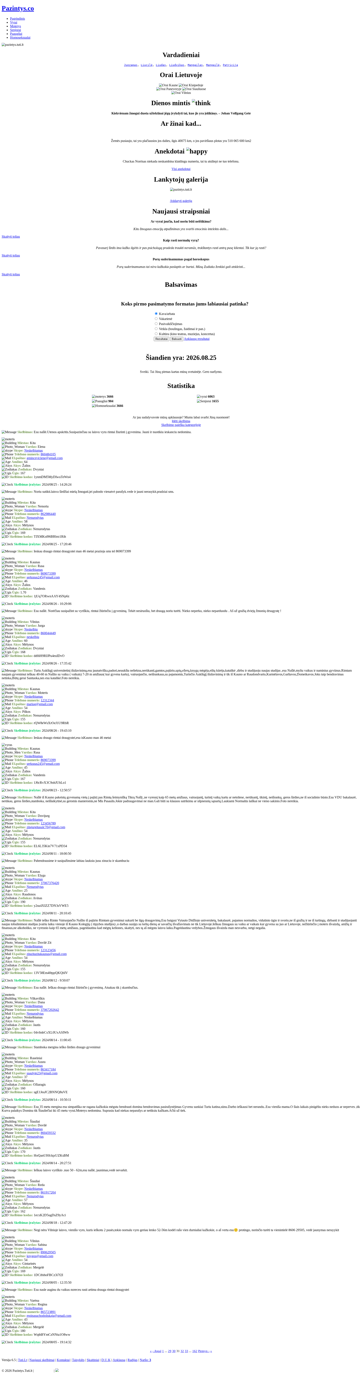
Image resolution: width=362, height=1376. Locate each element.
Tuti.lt (199, 807)
